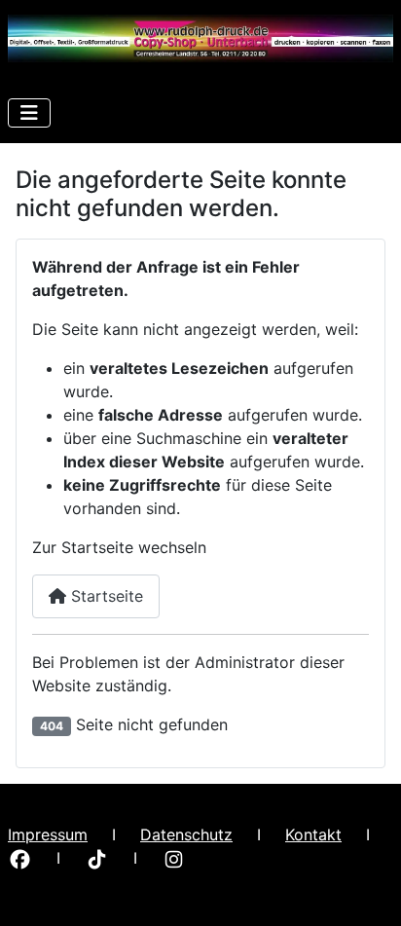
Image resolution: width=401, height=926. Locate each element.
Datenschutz (186, 834)
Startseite (104, 596)
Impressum (48, 834)
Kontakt (313, 834)
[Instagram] (174, 858)
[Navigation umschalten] (29, 113)
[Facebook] (20, 858)
